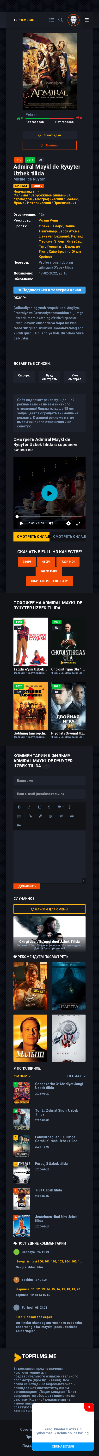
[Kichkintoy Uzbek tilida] (30, 1038)
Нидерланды (24, 191)
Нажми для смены (51, 909)
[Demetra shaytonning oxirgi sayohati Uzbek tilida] (69, 986)
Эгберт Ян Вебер (67, 241)
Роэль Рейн (48, 220)
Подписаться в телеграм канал (51, 290)
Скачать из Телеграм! (49, 581)
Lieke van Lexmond (54, 236)
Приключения (65, 203)
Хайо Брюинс (59, 251)
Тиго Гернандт (51, 246)
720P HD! (68, 561)
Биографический (49, 199)
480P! (46, 561)
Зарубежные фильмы (49, 195)
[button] (19, 807)
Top (23, 20)
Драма (19, 203)
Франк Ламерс (51, 226)
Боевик (72, 199)
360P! (27, 561)
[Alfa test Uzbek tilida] (69, 1038)
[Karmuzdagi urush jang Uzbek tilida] (30, 986)
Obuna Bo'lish (63, 1447)
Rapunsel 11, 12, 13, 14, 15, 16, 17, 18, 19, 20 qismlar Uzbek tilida (49, 1289)
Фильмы (20, 195)
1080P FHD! (48, 571)
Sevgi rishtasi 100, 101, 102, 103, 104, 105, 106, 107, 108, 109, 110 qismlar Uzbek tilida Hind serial (49, 1261)
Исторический (39, 203)
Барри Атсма (69, 231)
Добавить (27, 886)
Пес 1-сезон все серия (34, 1317)
